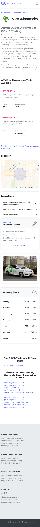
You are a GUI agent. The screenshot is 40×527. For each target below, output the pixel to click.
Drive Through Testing (9, 458)
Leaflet (16, 187)
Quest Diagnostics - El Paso (13, 383)
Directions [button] (21, 246)
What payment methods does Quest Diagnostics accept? (17, 203)
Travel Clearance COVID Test (12, 441)
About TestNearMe (10, 215)
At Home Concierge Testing (11, 461)
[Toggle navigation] (37, 3)
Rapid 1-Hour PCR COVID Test (12, 438)
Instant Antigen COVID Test (11, 443)
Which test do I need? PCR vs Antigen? (17, 209)
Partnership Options (9, 499)
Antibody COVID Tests (9, 445)
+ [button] (3, 162)
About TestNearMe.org (10, 497)
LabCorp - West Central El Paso (15, 402)
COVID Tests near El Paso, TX (14, 366)
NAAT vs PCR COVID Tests (11, 478)
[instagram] (6, 493)
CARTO (36, 187)
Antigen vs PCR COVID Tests (12, 480)
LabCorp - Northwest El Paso (14, 405)
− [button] (3, 165)
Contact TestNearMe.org (10, 502)
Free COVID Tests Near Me (11, 463)
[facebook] (4, 493)
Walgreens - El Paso (11, 387)
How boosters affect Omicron (12, 476)
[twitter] (2, 493)
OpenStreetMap (23, 187)
